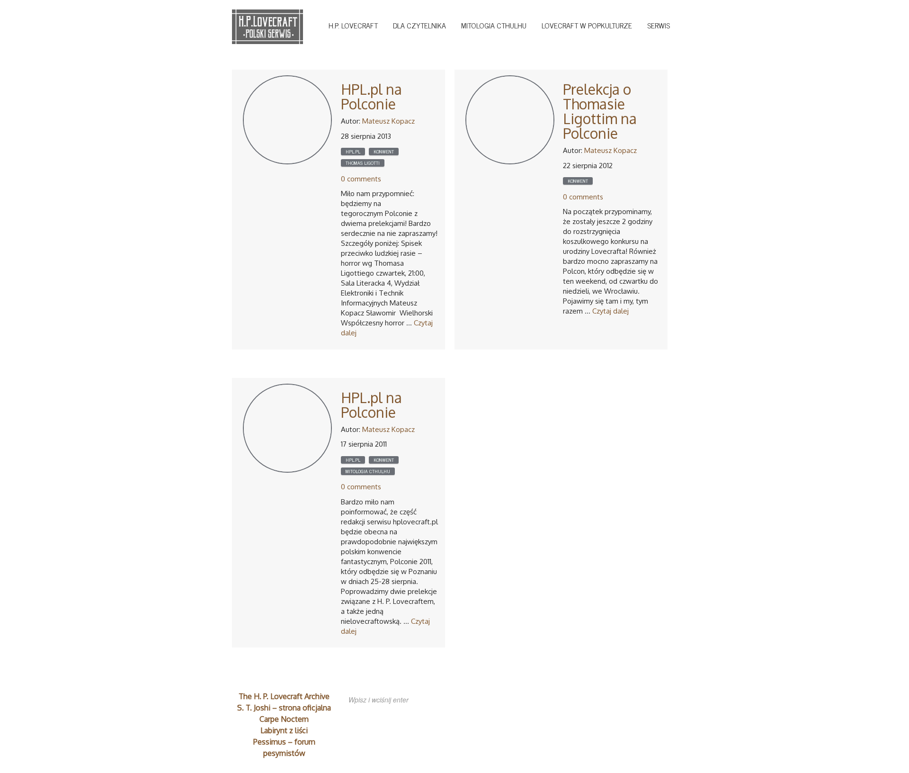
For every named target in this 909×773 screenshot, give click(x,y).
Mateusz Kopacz (388, 121)
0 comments (361, 178)
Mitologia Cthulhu (493, 25)
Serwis (658, 25)
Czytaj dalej (610, 310)
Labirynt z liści (284, 730)
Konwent (384, 151)
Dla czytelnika (419, 25)
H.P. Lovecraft (353, 25)
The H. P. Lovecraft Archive (284, 696)
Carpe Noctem (284, 719)
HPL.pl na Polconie (371, 96)
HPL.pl (353, 151)
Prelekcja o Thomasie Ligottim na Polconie (600, 111)
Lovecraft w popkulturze (587, 25)
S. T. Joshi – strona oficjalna (284, 707)
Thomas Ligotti (363, 163)
